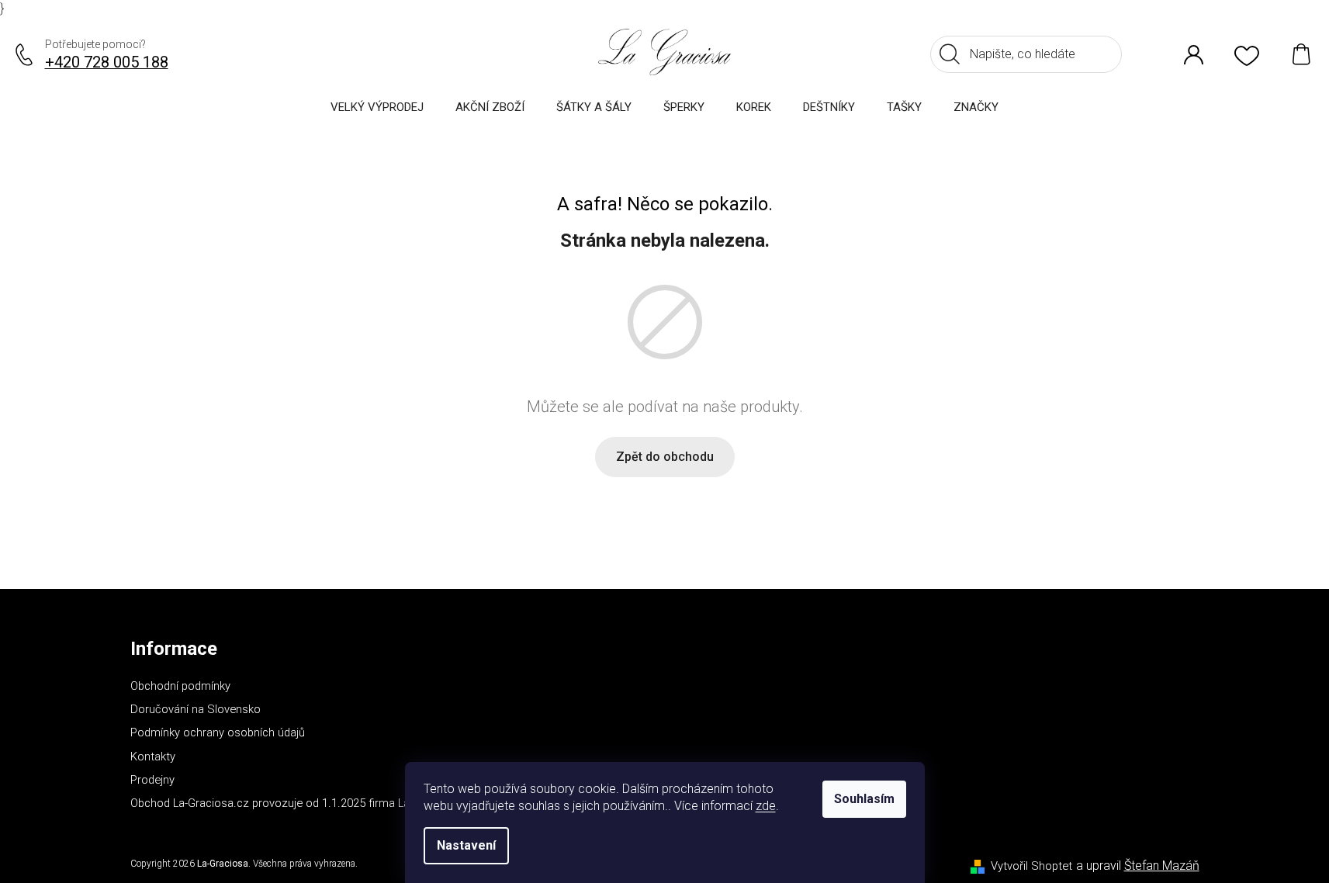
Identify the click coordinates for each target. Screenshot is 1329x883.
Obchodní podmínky (180, 686)
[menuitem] (377, 107)
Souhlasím (864, 798)
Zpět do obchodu (665, 456)
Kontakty (152, 757)
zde (766, 805)
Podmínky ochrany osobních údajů (217, 732)
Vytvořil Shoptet (1031, 866)
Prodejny (152, 780)
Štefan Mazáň (1161, 865)
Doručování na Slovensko (195, 709)
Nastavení (466, 845)
